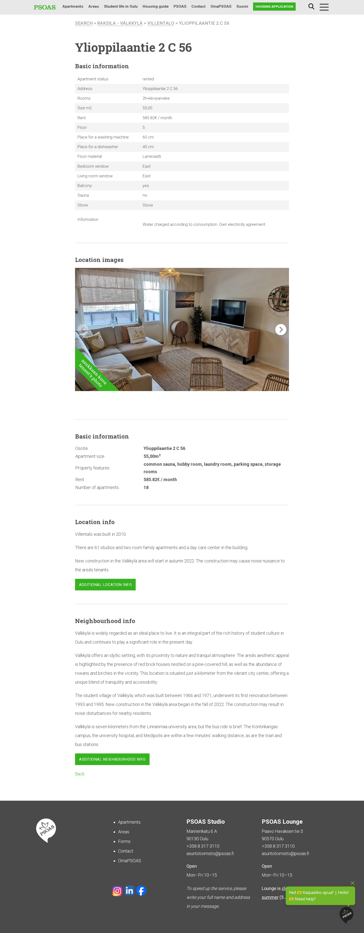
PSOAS (180, 6)
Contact (198, 6)
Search (311, 6)
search (84, 23)
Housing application (274, 6)
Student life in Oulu (121, 6)
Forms (124, 841)
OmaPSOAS (221, 6)
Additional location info (105, 585)
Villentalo (160, 23)
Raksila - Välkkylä (120, 23)
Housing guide (156, 6)
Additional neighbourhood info (112, 759)
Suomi (242, 6)
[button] (280, 329)
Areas (93, 6)
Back (79, 773)
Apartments (72, 6)
